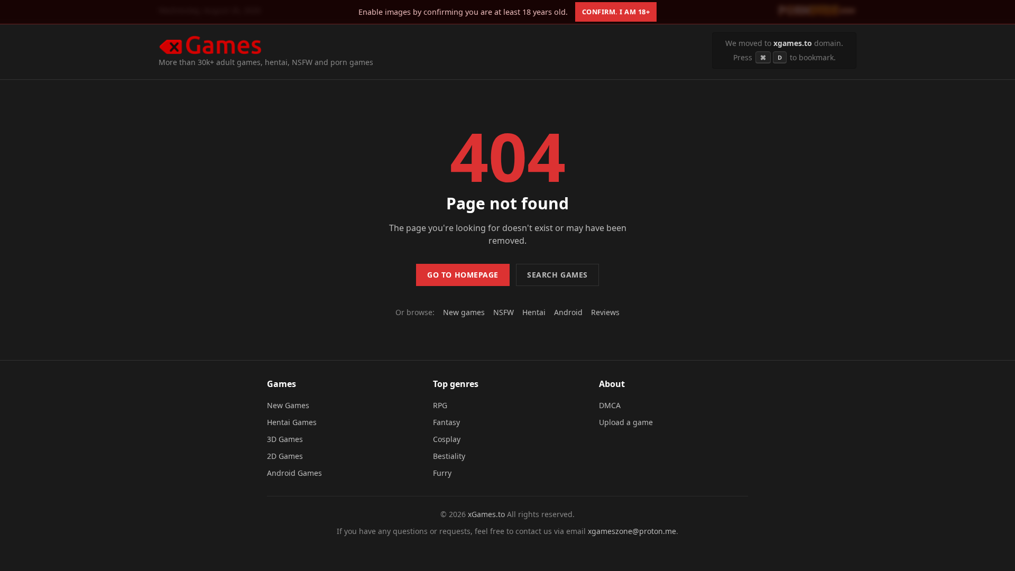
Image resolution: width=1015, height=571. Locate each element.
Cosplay (446, 439)
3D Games (285, 439)
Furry (442, 473)
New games (464, 312)
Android (568, 312)
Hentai (534, 312)
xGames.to (486, 514)
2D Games (285, 456)
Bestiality (449, 456)
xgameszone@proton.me (632, 531)
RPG (440, 405)
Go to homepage (463, 275)
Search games (557, 275)
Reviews (605, 312)
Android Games (294, 473)
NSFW (503, 312)
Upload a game (626, 422)
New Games (288, 405)
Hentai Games (292, 422)
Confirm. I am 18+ (616, 11)
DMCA (610, 405)
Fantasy (446, 422)
